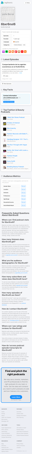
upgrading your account (21, 272)
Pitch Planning (20, 417)
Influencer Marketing (7, 435)
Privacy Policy (20, 443)
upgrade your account (11, 255)
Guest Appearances (6, 427)
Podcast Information (21, 415)
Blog (3, 443)
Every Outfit (11, 161)
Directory (4, 445)
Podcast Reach (20, 429)
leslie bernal (5, 27)
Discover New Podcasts (22, 433)
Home (3, 411)
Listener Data (20, 413)
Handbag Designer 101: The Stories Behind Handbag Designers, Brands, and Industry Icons (18, 139)
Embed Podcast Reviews (23, 435)
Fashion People (12, 156)
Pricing (3, 413)
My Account (4, 419)
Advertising (4, 431)
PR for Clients (5, 429)
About (3, 415)
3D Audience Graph (21, 427)
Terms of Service (21, 445)
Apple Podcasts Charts (7, 449)
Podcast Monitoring (6, 437)
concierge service (14, 320)
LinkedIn (19, 447)
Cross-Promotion (6, 433)
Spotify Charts (5, 451)
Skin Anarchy (11, 128)
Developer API (5, 421)
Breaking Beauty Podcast (15, 166)
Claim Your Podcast (6, 417)
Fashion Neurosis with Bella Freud (18, 134)
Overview (19, 411)
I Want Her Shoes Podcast (16, 117)
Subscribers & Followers (22, 431)
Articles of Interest (13, 123)
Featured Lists (5, 447)
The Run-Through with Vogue (17, 145)
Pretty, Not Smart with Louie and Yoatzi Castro (18, 150)
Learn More (16, 397)
